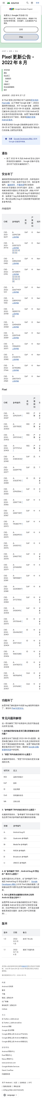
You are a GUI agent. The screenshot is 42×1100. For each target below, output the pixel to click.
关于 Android (7, 1083)
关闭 (21, 29)
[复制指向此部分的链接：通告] (9, 153)
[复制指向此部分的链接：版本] (9, 923)
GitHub (4, 1009)
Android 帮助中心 (8, 1051)
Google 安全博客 (8, 1030)
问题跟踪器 (6, 1074)
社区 (15, 1083)
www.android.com (9, 1063)
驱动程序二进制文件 (9, 1005)
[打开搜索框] (27, 2)
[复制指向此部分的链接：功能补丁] (15, 700)
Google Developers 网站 (23, 139)
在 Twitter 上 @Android (10, 1019)
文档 (10, 51)
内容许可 (25, 966)
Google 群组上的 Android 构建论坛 (15, 1038)
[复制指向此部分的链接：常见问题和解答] (23, 718)
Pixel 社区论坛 (17, 708)
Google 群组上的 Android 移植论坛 (15, 1041)
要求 (3, 990)
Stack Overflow (7, 1070)
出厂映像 (5, 1001)
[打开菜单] (3, 3)
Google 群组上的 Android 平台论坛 (15, 1034)
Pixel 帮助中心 (7, 1055)
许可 (30, 1083)
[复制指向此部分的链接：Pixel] (9, 389)
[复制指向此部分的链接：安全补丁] (15, 174)
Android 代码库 (7, 986)
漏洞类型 (11, 185)
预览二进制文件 (7, 998)
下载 (3, 994)
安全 (16, 51)
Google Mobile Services (10, 1066)
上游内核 (15, 237)
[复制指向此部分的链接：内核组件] (13, 208)
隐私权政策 (7, 1086)
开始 (21, 37)
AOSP (4, 51)
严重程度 (20, 185)
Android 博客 (7, 1026)
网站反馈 (17, 1086)
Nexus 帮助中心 (7, 1059)
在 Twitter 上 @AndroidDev (12, 1023)
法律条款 (23, 1083)
